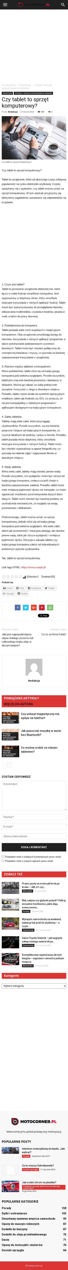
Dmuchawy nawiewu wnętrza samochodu (28, 1218)
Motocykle (27, 891)
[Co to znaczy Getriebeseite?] (10, 1170)
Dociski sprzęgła (30, 1169)
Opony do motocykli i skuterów (22, 1245)
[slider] (12, 576)
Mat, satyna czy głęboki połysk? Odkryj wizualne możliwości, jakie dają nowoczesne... (44, 904)
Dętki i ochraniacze (14, 1213)
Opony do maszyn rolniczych (20, 1224)
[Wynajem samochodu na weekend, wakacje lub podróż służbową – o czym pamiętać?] (10, 923)
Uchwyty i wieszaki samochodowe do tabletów (33, 93)
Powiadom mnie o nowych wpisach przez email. (29, 861)
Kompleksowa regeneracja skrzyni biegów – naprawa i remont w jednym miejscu (43, 958)
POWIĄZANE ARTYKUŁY (21, 698)
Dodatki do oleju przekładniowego (24, 1234)
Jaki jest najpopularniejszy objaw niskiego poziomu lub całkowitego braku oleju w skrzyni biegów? (17, 640)
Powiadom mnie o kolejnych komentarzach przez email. (33, 856)
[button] (63, 4)
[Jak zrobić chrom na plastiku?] (10, 1186)
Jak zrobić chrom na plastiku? (39, 1182)
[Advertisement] (34, 45)
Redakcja (13, 111)
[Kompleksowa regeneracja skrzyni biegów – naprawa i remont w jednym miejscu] (10, 959)
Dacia (5, 1239)
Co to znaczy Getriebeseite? (38, 1165)
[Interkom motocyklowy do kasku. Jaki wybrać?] (10, 1150)
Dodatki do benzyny (14, 1229)
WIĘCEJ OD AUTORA (18, 704)
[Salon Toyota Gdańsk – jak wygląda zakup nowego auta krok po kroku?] (10, 942)
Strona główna (9, 85)
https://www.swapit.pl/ (33, 567)
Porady (26, 911)
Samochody (7, 93)
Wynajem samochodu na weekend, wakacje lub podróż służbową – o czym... (41, 923)
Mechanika (28, 965)
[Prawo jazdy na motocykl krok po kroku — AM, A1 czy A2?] (10, 888)
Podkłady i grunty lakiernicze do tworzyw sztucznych (41, 1187)
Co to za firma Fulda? (53, 634)
